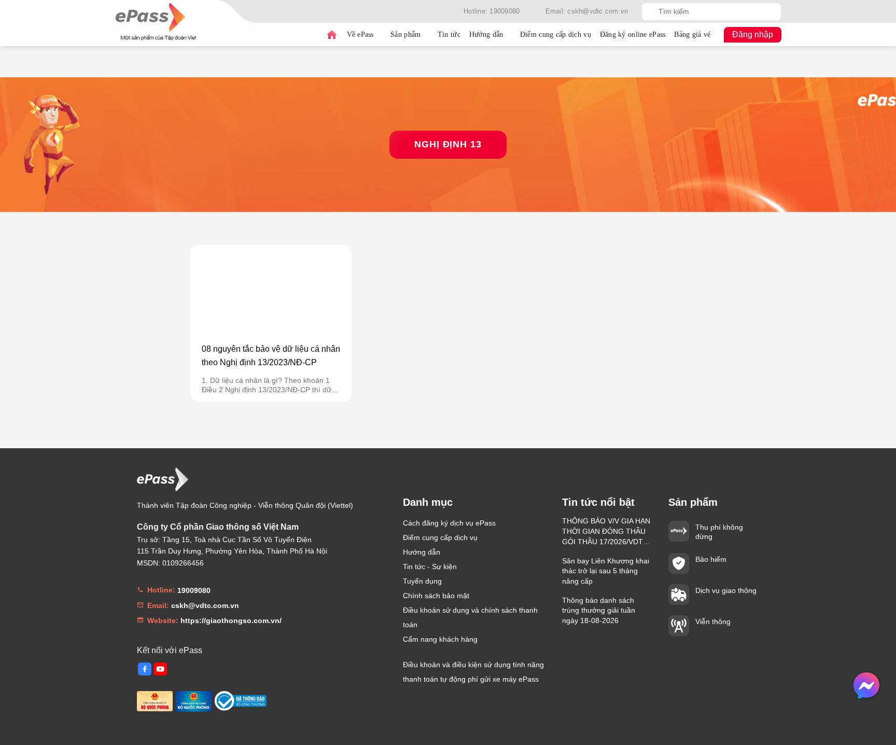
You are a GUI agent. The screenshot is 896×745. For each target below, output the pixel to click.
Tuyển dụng (422, 581)
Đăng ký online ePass (633, 34)
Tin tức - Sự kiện (430, 566)
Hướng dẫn (486, 34)
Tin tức (449, 34)
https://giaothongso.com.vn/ (231, 620)
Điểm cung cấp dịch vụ (555, 34)
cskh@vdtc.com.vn (205, 605)
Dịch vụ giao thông (726, 590)
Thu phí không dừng (719, 532)
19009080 (194, 590)
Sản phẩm (405, 34)
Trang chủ (332, 34)
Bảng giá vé (692, 34)
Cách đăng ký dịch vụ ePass (449, 523)
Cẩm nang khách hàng (440, 639)
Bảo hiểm (710, 559)
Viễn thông (713, 621)
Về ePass (360, 34)
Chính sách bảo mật (436, 595)
